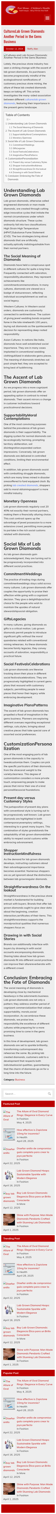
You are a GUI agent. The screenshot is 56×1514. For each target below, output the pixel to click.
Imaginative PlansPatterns (25, 155)
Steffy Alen (32, 48)
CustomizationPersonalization (23, 158)
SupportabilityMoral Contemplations (30, 134)
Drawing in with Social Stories (27, 172)
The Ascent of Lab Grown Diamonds (27, 130)
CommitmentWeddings (23, 145)
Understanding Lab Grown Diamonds (27, 123)
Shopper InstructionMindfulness (27, 165)
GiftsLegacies (19, 148)
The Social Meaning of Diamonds (28, 127)
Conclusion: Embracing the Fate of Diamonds (25, 177)
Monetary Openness (22, 138)
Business (20, 1079)
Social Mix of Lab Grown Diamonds (26, 141)
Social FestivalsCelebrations (26, 151)
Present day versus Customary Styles (30, 162)
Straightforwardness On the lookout (29, 169)
